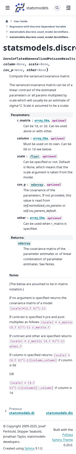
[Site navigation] (7, 7)
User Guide (20, 21)
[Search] (57, 7)
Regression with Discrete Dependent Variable (38, 26)
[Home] (6, 21)
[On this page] (68, 7)
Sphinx (29, 448)
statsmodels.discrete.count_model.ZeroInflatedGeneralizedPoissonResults (40, 31)
